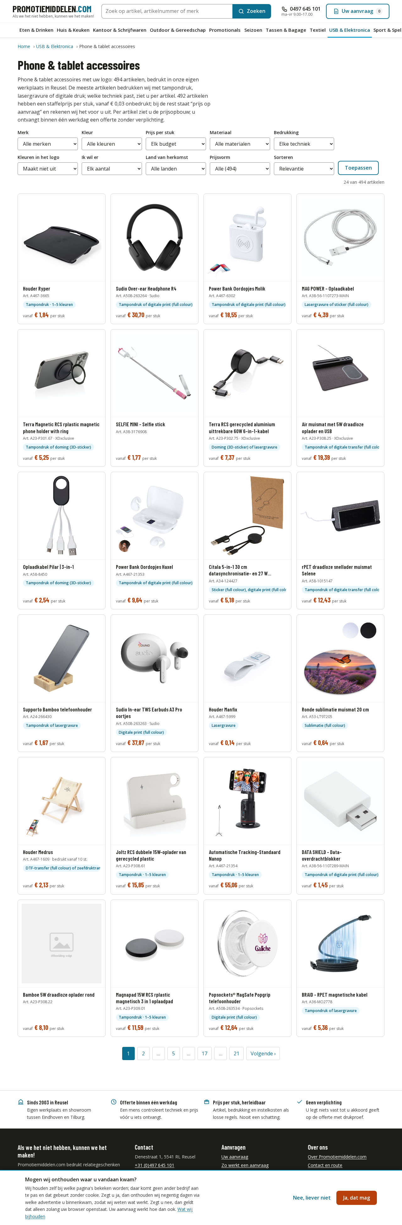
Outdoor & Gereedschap (178, 30)
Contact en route (325, 1165)
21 (236, 1053)
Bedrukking (286, 132)
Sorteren (283, 157)
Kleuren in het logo (38, 157)
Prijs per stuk (160, 132)
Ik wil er (90, 157)
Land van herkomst (167, 157)
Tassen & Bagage (286, 30)
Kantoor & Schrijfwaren (119, 30)
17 (204, 1053)
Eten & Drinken (36, 30)
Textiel (318, 30)
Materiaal (220, 132)
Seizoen (253, 30)
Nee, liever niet (312, 1197)
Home (24, 46)
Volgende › (263, 1053)
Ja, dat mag (356, 1197)
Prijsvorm (220, 157)
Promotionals (225, 30)
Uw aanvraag (234, 1157)
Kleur (87, 132)
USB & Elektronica (54, 46)
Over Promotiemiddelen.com (337, 1157)
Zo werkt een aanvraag (245, 1165)
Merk (23, 132)
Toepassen (358, 167)
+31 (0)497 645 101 (154, 1165)
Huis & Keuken (73, 30)
